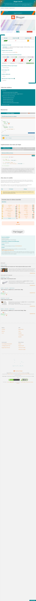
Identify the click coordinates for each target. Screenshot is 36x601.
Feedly (19, 331)
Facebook (3, 329)
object (6, 40)
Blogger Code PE (21, 345)
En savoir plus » (32, 273)
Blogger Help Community (6, 347)
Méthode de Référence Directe (8, 97)
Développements (3, 277)
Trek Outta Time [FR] (21, 347)
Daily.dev (3, 331)
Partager (18, 231)
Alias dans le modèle (5, 104)
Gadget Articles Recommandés (6, 299)
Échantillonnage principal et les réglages (10, 92)
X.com (3, 333)
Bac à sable (7, 277)
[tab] (10, 113)
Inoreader (20, 333)
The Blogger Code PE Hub (6, 345)
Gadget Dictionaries (12, 8)
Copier (33, 155)
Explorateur (2, 8)
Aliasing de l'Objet (29, 148)
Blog (16, 52)
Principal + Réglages (10, 113)
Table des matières (32, 600)
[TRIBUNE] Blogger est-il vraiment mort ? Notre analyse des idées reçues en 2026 (16, 266)
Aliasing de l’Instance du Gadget (18, 149)
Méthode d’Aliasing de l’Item (8, 99)
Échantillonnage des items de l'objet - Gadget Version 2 (13, 93)
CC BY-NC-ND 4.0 (18, 245)
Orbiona (19, 343)
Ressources (4, 90)
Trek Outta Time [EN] (21, 349)
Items (27, 113)
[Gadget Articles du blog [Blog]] (28, 41)
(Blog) (12, 289)
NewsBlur (20, 336)
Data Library (6, 8)
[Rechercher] (34, 1)
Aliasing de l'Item (18, 148)
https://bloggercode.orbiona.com (27, 5)
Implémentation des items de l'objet (8, 95)
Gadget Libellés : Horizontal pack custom (8, 278)
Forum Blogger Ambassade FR (7, 343)
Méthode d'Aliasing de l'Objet (8, 101)
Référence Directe (6, 148)
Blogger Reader (20, 329)
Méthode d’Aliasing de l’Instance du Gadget (11, 102)
